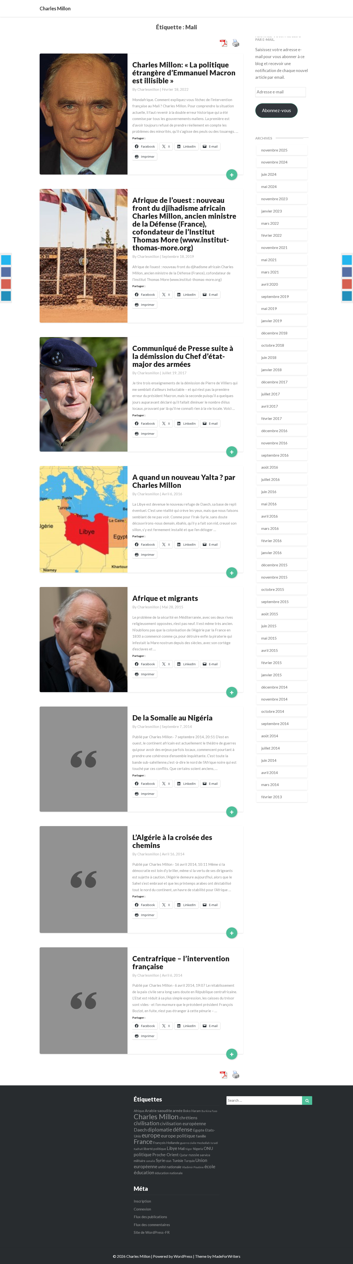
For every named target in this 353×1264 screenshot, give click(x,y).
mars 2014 (270, 784)
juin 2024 (268, 174)
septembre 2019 (275, 296)
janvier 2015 (271, 674)
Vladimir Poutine (193, 1167)
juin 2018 (268, 357)
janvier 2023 (271, 211)
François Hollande (166, 1143)
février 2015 (271, 662)
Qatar (183, 1155)
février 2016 (271, 540)
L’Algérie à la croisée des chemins (172, 841)
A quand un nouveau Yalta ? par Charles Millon (183, 481)
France (143, 1141)
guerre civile (188, 1143)
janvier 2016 (271, 552)
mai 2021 (269, 259)
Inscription (142, 1201)
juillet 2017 (270, 394)
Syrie (160, 1160)
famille (201, 1136)
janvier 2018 (271, 369)
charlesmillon (148, 89)
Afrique (139, 1111)
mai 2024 (269, 186)
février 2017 (271, 418)
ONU (208, 1148)
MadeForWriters (226, 1256)
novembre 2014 (274, 699)
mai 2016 (269, 504)
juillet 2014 (270, 748)
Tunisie (177, 1160)
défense (182, 1129)
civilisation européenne (183, 1123)
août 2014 (269, 735)
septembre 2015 (275, 601)
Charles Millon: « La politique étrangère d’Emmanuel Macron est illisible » (184, 72)
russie (194, 1154)
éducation (144, 1172)
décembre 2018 (274, 333)
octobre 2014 (272, 711)
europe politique (178, 1135)
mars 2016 (270, 528)
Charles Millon (156, 1116)
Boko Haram (192, 1111)
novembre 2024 (274, 162)
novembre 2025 (274, 150)
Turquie (189, 1161)
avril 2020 (269, 284)
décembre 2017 (274, 382)
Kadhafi (138, 1148)
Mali (181, 1148)
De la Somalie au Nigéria (172, 717)
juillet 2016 (270, 479)
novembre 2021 (274, 247)
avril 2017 (269, 406)
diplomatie (159, 1129)
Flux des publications (150, 1217)
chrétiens (188, 1117)
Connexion (142, 1209)
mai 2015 (269, 638)
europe (151, 1135)
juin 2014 (268, 760)
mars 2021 (270, 272)
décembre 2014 (274, 687)
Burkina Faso (209, 1111)
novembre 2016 (274, 443)
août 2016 (269, 467)
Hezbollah (203, 1143)
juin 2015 (268, 625)
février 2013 (271, 796)
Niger (188, 1148)
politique (143, 1154)
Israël (214, 1143)
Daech (140, 1129)
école (209, 1166)
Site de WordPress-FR (152, 1232)
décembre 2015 (274, 564)
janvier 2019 (271, 320)
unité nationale (169, 1167)
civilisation (146, 1123)
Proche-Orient (165, 1154)
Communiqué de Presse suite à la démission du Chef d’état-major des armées (182, 356)
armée (178, 1110)
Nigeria (198, 1149)
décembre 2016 (274, 430)
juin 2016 (268, 491)
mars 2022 (270, 223)
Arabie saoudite (158, 1110)
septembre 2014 (275, 723)
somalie (150, 1160)
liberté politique (155, 1149)
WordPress (183, 1256)
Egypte (198, 1130)
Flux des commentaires (152, 1224)
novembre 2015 (274, 577)
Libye (172, 1148)
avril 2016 (269, 516)
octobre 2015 (272, 589)
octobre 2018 (272, 345)
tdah (168, 1161)
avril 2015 (269, 650)
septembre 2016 (275, 455)
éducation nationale (169, 1173)
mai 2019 (269, 308)
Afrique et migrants (165, 598)
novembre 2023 (274, 198)
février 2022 (271, 235)
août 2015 (269, 613)
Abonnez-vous (276, 110)
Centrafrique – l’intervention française (181, 962)
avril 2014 (269, 772)
